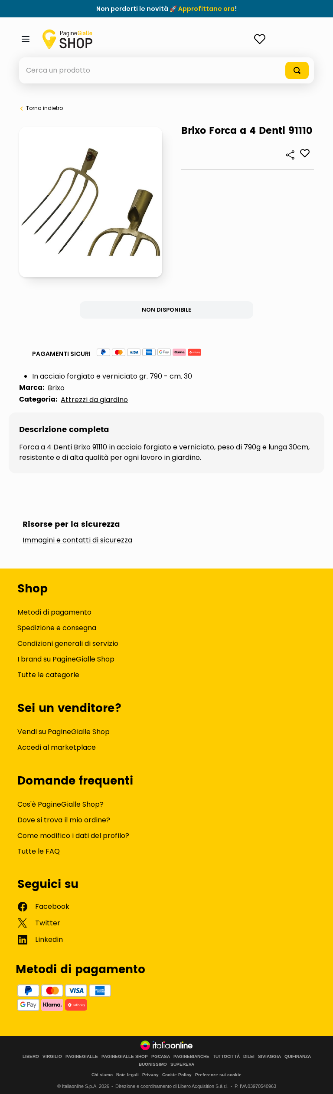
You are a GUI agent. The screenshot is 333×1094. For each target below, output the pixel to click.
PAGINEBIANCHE (191, 1056)
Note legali (127, 1074)
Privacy (150, 1074)
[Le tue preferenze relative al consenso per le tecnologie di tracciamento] (318, 1079)
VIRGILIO (52, 1056)
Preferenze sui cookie (218, 1074)
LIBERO (31, 1056)
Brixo (56, 388)
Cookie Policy (177, 1074)
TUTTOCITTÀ (226, 1056)
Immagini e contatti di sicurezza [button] (77, 540)
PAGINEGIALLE (81, 1056)
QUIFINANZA (297, 1056)
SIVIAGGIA (269, 1056)
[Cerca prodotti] (297, 70)
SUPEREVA (182, 1064)
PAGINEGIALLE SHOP (124, 1056)
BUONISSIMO (153, 1064)
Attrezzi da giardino (94, 400)
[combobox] (166, 70)
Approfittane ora (206, 8)
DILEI (249, 1056)
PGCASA (160, 1056)
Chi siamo (102, 1074)
